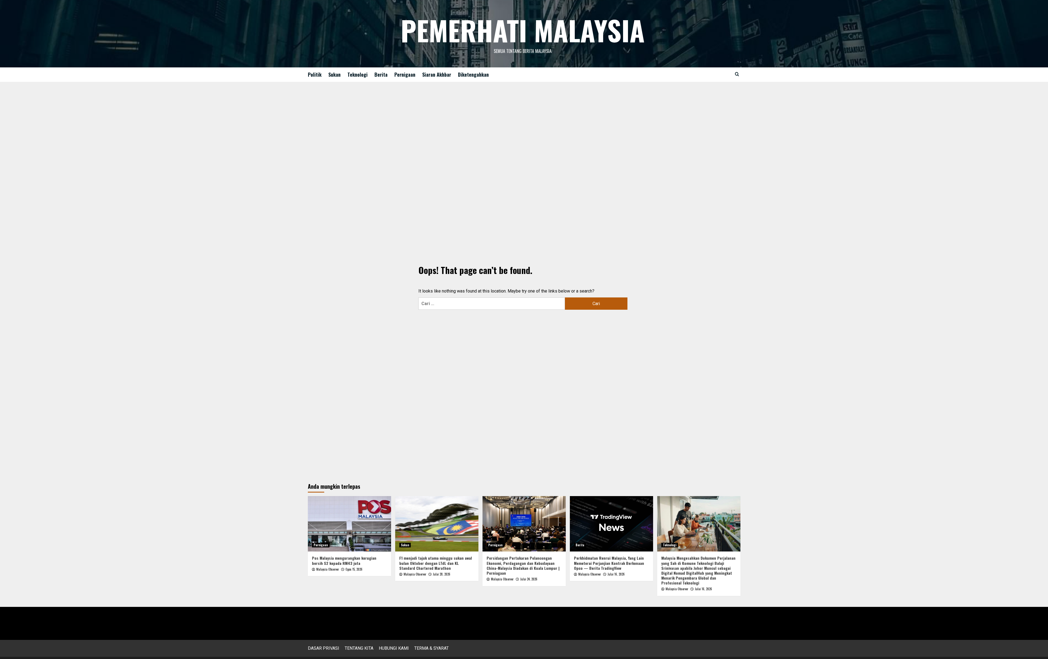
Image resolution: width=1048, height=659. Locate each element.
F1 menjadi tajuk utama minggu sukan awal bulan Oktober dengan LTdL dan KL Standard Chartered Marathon (435, 563)
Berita (381, 74)
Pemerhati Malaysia (523, 30)
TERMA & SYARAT (431, 648)
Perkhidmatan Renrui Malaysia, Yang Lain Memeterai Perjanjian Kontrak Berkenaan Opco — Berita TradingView (609, 563)
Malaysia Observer (327, 569)
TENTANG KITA (359, 648)
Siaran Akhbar (436, 74)
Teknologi (357, 74)
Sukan (334, 74)
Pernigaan (404, 74)
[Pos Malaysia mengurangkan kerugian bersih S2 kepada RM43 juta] (349, 523)
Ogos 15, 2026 (354, 569)
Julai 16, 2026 (616, 574)
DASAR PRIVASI (323, 648)
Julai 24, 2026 (528, 579)
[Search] (737, 74)
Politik (314, 74)
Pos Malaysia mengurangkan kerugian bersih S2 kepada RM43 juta (344, 560)
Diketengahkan (473, 74)
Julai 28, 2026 (441, 574)
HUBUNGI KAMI (394, 648)
